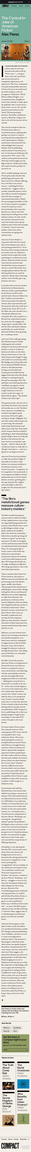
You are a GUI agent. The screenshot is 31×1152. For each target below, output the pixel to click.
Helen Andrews (22, 1074)
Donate (27, 6)
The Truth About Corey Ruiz (7, 1069)
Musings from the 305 (10, 1013)
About (21, 6)
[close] (29, 2)
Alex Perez (10, 34)
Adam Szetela (6, 1077)
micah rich (27, 1144)
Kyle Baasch (6, 1110)
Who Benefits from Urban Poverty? (22, 1099)
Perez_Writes (8, 1016)
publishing (17, 1028)
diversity (7, 1031)
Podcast (14, 6)
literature (7, 1028)
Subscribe (23, 1139)
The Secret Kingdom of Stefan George (7, 1101)
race (15, 1031)
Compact (5, 6)
